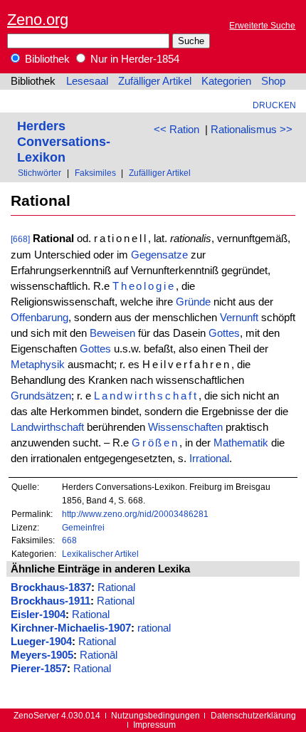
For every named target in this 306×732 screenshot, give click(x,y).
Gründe (193, 302)
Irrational (209, 458)
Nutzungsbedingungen (155, 715)
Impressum (154, 724)
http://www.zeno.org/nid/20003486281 (135, 513)
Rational (116, 587)
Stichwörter (39, 172)
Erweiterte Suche (262, 25)
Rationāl (98, 655)
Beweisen (112, 333)
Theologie (144, 286)
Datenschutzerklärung (253, 715)
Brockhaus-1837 (51, 587)
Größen (156, 443)
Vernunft (239, 317)
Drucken (274, 105)
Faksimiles (95, 172)
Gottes (224, 333)
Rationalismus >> (251, 129)
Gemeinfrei (83, 527)
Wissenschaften (185, 427)
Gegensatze (159, 255)
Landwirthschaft (146, 396)
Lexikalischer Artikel (100, 553)
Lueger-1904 (41, 641)
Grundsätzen (41, 396)
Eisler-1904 (38, 614)
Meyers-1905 (42, 655)
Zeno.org (37, 19)
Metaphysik (38, 364)
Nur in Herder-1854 (133, 59)
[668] (20, 239)
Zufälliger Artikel (154, 81)
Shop (273, 81)
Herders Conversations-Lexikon (63, 141)
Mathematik (240, 443)
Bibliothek (46, 59)
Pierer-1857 (39, 668)
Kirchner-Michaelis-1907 (71, 628)
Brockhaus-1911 (50, 601)
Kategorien (226, 81)
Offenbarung (39, 317)
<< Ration (176, 129)
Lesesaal (87, 81)
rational (154, 628)
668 (69, 540)
